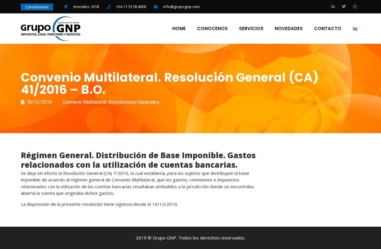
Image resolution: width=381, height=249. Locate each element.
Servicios (251, 29)
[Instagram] (354, 6)
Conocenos (212, 29)
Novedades (289, 29)
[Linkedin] (333, 6)
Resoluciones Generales (133, 102)
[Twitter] (343, 6)
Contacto (327, 29)
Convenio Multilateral (84, 102)
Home (179, 29)
